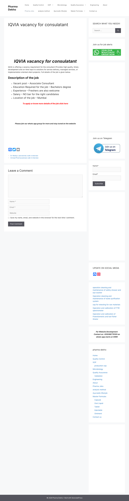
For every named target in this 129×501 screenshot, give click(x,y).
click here (63, 103)
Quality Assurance (77, 5)
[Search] (118, 30)
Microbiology (62, 5)
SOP (49, 5)
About (105, 5)
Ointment (98, 414)
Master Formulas (77, 11)
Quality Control (38, 5)
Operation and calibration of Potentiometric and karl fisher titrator (105, 316)
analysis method (44, 11)
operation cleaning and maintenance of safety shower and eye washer (107, 290)
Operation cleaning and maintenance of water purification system (106, 298)
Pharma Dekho (13, 8)
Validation (98, 376)
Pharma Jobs (29, 11)
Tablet (97, 407)
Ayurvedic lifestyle (60, 11)
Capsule (97, 400)
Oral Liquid (98, 403)
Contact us (93, 11)
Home (27, 5)
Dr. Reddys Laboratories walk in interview (24, 155)
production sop (100, 366)
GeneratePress (77, 498)
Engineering (94, 5)
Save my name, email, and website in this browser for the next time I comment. (42, 218)
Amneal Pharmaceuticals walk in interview (24, 158)
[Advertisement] (45, 45)
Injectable (98, 410)
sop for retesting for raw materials (106, 305)
